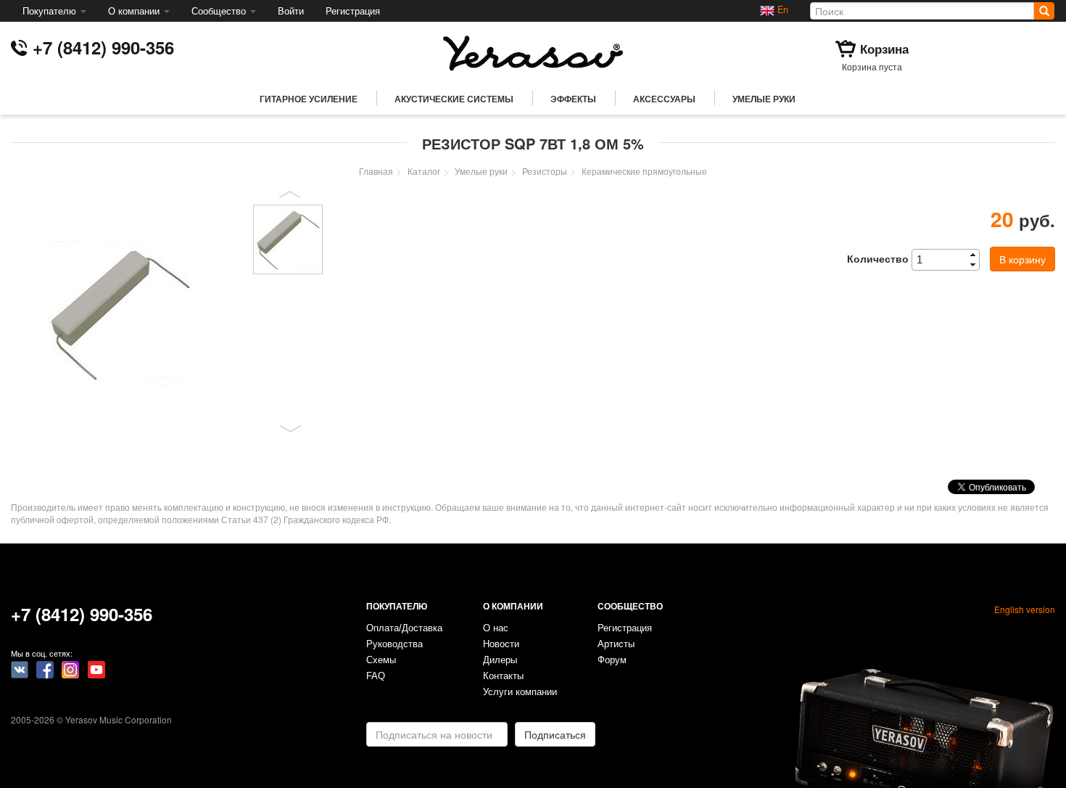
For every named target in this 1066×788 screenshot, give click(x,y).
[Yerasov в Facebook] (45, 668)
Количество (878, 258)
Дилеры (500, 660)
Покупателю (50, 10)
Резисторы (544, 171)
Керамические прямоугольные (644, 171)
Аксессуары (664, 98)
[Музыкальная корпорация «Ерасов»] (533, 51)
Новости (501, 644)
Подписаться (555, 734)
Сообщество (220, 10)
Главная (376, 171)
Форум (612, 660)
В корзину (1022, 259)
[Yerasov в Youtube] (96, 668)
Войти (291, 10)
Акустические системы (453, 98)
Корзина (884, 48)
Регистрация (353, 10)
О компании (135, 10)
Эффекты (573, 98)
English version (1024, 609)
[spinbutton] (950, 260)
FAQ (375, 676)
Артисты (616, 644)
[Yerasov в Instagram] (70, 668)
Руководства (394, 644)
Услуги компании (520, 692)
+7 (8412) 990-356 (103, 47)
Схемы (381, 660)
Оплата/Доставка (404, 628)
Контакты (503, 676)
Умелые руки (764, 98)
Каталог (424, 171)
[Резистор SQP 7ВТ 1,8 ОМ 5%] (127, 313)
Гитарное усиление (309, 98)
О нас (495, 628)
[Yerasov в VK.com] (19, 668)
